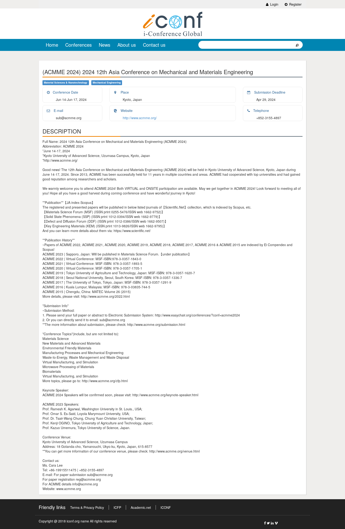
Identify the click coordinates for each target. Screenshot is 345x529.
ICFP (117, 507)
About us (126, 44)
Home (52, 44)
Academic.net (141, 507)
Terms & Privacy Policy (87, 507)
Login (273, 4)
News (104, 44)
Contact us (154, 44)
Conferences (78, 44)
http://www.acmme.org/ (140, 117)
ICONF (166, 507)
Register (295, 4)
